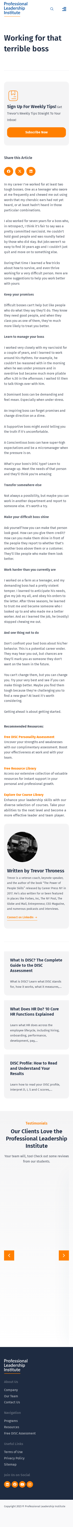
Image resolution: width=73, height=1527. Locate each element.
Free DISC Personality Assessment (29, 737)
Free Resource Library (20, 768)
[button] (64, 9)
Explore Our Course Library (23, 795)
